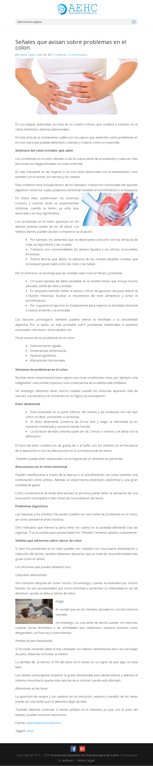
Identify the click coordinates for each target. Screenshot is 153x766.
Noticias (61, 54)
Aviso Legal (86, 760)
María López (27, 54)
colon (30, 731)
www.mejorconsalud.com (43, 723)
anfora (68, 760)
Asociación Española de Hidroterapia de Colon (85, 755)
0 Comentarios (78, 54)
